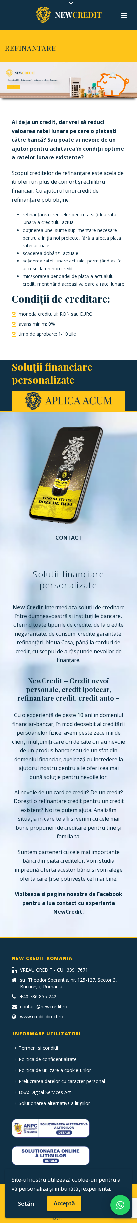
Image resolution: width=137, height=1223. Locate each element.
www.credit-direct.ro (41, 1017)
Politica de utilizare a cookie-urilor (55, 1070)
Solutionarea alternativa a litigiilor (54, 1103)
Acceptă (64, 1203)
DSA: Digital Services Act (45, 1092)
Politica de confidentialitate (48, 1059)
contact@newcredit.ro (43, 1007)
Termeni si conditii (38, 1048)
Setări (26, 1203)
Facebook (109, 894)
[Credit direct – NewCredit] (68, 15)
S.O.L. (57, 1218)
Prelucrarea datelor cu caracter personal (62, 1081)
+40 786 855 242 (38, 997)
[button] (120, 1205)
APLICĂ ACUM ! (14, 87)
